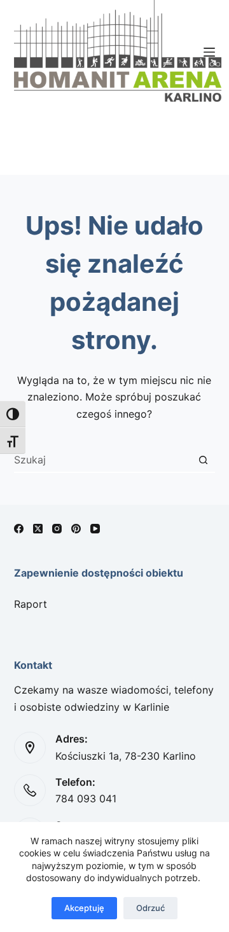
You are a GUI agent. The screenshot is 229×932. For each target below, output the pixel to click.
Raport (30, 604)
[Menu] (209, 52)
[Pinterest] (76, 528)
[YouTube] (95, 528)
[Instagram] (57, 528)
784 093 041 (85, 798)
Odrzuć (150, 908)
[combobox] (102, 459)
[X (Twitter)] (38, 528)
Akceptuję (84, 908)
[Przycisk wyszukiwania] (203, 460)
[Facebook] (19, 528)
